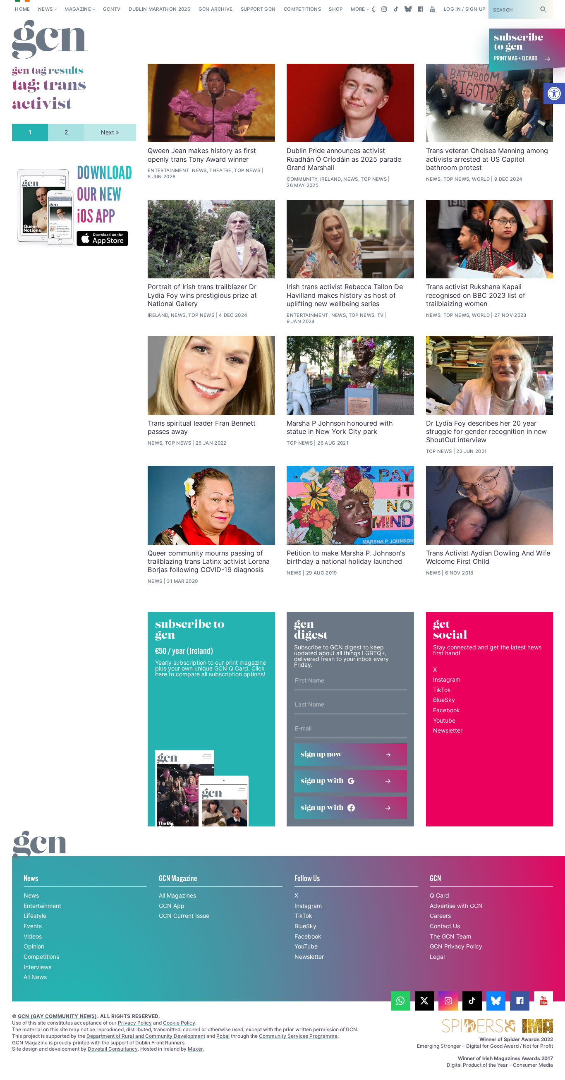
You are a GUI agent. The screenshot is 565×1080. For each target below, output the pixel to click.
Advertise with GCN (456, 905)
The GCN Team (450, 936)
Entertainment (42, 905)
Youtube (444, 720)
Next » (110, 132)
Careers (440, 915)
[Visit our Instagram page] (384, 9)
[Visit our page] (400, 1001)
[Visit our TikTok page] (396, 9)
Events (33, 925)
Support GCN (258, 9)
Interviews (37, 966)
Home (22, 9)
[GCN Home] (50, 40)
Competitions (302, 9)
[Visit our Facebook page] (420, 9)
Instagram (446, 679)
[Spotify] (74, 206)
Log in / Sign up (465, 9)
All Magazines (177, 895)
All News (35, 976)
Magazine (78, 9)
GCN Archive (216, 9)
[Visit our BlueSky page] (408, 9)
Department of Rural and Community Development (145, 1036)
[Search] (543, 9)
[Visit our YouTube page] (432, 9)
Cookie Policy (179, 1023)
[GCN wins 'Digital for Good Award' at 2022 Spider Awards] (478, 1026)
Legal (437, 956)
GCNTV (112, 9)
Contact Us (445, 925)
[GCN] (40, 852)
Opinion (34, 946)
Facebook (446, 710)
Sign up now (321, 754)
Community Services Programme (298, 1036)
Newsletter (447, 730)
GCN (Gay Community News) (57, 1016)
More (358, 9)
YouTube (306, 946)
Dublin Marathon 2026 (159, 9)
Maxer (195, 1049)
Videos (33, 936)
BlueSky (444, 699)
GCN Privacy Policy (456, 946)
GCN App (171, 905)
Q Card (439, 895)
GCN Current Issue (184, 915)
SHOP (335, 9)
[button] (554, 93)
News (45, 9)
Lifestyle (35, 915)
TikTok (442, 689)
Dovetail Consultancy (113, 1049)
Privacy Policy (135, 1023)
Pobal (223, 1036)
